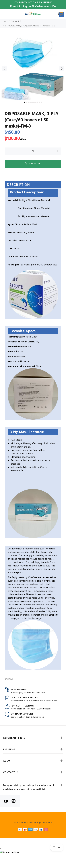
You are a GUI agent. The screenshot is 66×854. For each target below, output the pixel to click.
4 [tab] (31, 102)
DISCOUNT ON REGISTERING (35, 2)
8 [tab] (39, 102)
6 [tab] (35, 102)
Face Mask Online (18, 21)
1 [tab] (24, 102)
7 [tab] (37, 102)
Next (61, 68)
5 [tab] (33, 102)
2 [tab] (26, 102)
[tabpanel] (33, 66)
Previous (4, 68)
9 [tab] (41, 102)
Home (5, 21)
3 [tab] (28, 102)
